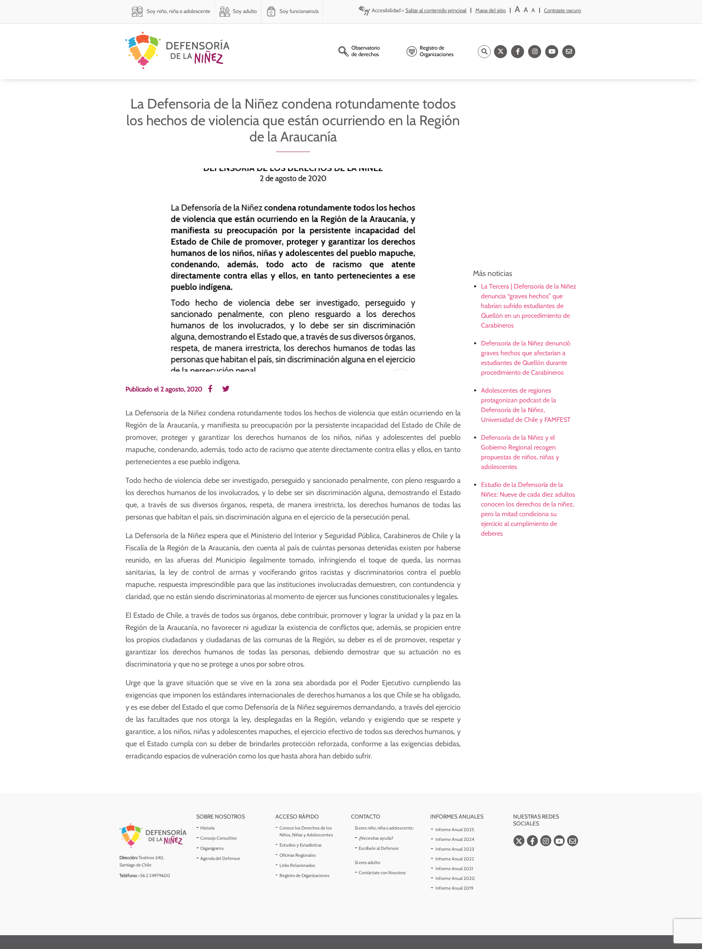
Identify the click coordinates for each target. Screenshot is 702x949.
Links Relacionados (297, 865)
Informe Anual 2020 (455, 878)
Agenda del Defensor (220, 858)
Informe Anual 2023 (455, 849)
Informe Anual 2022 (455, 859)
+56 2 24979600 (154, 875)
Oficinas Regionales (298, 855)
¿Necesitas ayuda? (376, 838)
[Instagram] (534, 51)
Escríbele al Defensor (379, 848)
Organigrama (211, 848)
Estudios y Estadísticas (301, 845)
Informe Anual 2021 (454, 868)
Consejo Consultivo (218, 838)
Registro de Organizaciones (304, 875)
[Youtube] (551, 51)
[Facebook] (517, 51)
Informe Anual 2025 (455, 829)
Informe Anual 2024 (455, 839)
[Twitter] (500, 51)
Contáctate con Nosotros (382, 872)
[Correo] (568, 51)
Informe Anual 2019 (454, 888)
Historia (207, 828)
